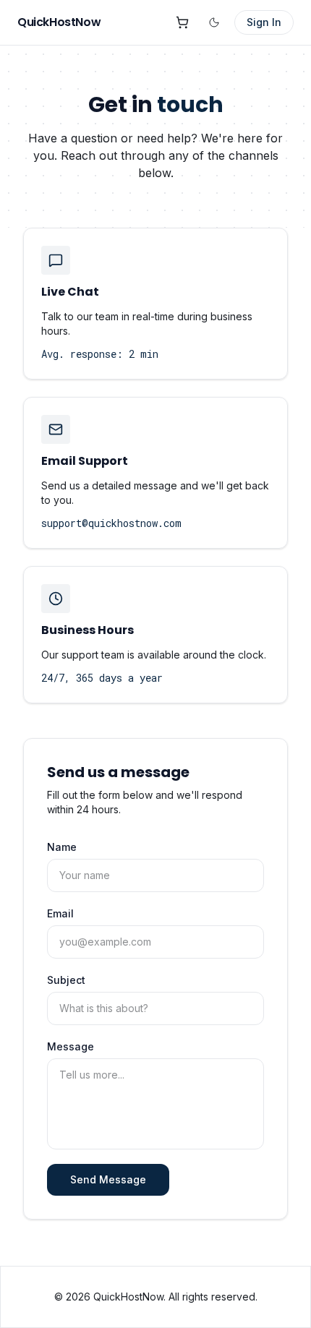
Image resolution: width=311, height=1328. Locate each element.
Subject (66, 980)
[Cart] (182, 22)
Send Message (108, 1179)
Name (62, 847)
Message (70, 1046)
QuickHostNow (59, 22)
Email (60, 913)
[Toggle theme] (214, 22)
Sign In (264, 22)
